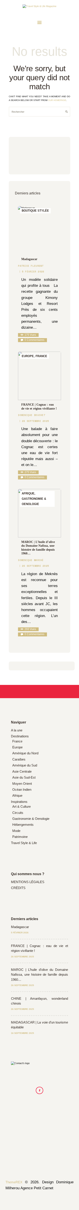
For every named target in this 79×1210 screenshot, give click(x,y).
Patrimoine (20, 837)
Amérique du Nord (25, 753)
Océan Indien (21, 789)
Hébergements (23, 824)
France (17, 741)
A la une (16, 730)
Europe (17, 747)
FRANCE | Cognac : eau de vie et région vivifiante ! (39, 406)
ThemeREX (13, 1182)
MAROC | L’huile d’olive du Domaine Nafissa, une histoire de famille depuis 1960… (38, 547)
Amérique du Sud (24, 765)
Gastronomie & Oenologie (30, 818)
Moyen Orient (22, 783)
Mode (16, 831)
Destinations (20, 736)
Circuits (17, 813)
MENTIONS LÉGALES (27, 882)
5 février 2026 (33, 271)
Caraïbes (18, 759)
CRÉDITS (18, 888)
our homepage (57, 100)
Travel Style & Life (24, 843)
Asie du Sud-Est (24, 777)
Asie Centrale (22, 771)
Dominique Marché (30, 560)
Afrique (17, 795)
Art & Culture (21, 806)
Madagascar (29, 259)
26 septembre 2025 (35, 421)
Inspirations (19, 802)
